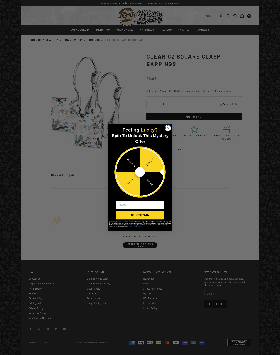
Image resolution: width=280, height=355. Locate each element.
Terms (139, 226)
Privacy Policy (132, 226)
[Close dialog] (168, 128)
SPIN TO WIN (140, 215)
